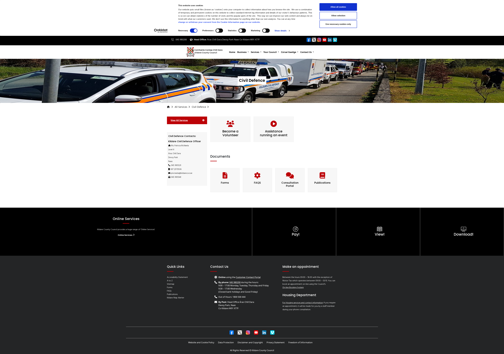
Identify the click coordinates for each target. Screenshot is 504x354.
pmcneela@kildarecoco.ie (181, 173)
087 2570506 (176, 169)
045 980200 (181, 39)
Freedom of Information (300, 342)
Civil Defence (199, 106)
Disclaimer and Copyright (250, 342)
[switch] (219, 30)
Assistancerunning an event (273, 133)
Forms (225, 182)
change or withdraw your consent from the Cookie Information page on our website (219, 22)
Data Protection (226, 342)
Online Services (125, 235)
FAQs (169, 291)
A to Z (170, 280)
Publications (322, 182)
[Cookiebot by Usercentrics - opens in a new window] (160, 31)
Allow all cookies (338, 7)
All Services (181, 106)
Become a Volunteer (230, 133)
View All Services (179, 120)
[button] (243, 52)
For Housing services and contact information (302, 303)
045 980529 (176, 165)
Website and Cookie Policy (201, 342)
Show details (281, 31)
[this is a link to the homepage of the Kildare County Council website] (170, 107)
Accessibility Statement (177, 277)
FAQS (257, 182)
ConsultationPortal (289, 184)
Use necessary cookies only (338, 24)
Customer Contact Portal (248, 277)
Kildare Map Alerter (175, 298)
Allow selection (338, 15)
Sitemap (170, 284)
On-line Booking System (293, 287)
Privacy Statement (276, 342)
